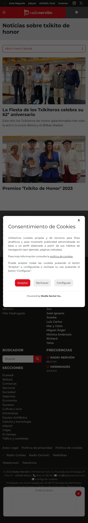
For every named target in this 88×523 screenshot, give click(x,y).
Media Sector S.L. (51, 296)
